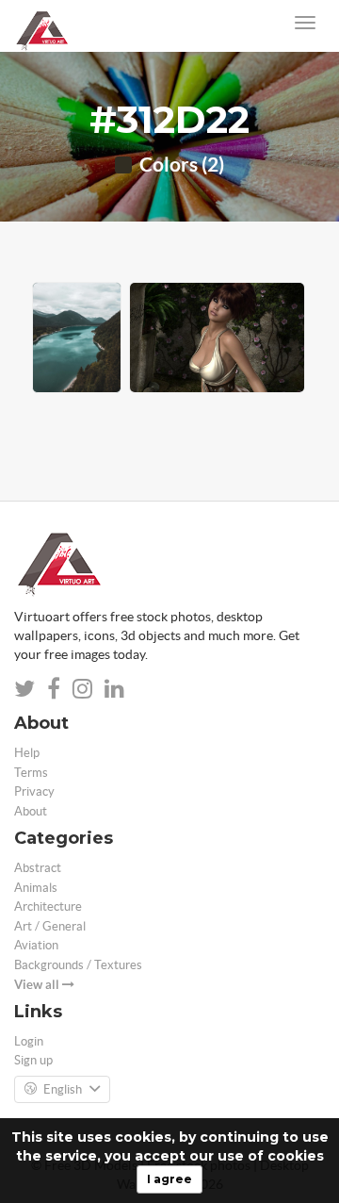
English (62, 1089)
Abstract (37, 868)
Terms (31, 773)
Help (27, 753)
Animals (35, 888)
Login (28, 1041)
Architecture (48, 906)
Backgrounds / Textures (78, 965)
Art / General (50, 926)
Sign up (33, 1060)
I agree (169, 1179)
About (30, 811)
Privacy (34, 791)
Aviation (36, 945)
